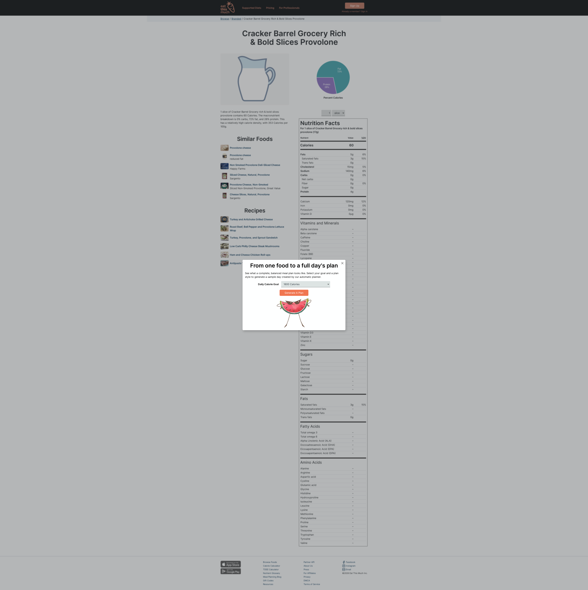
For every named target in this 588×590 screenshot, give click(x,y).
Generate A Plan (294, 292)
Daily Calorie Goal (268, 284)
